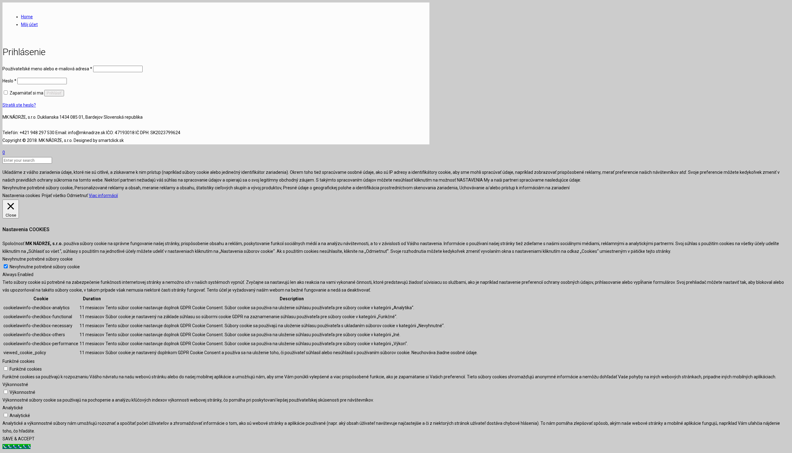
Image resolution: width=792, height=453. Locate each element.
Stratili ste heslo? (19, 105)
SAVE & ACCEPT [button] (18, 438)
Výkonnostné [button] (15, 384)
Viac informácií (103, 195)
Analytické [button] (12, 407)
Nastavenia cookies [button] (21, 195)
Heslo (9, 80)
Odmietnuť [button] (77, 195)
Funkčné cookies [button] (18, 361)
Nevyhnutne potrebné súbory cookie (45, 266)
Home (27, 16)
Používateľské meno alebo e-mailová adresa (47, 68)
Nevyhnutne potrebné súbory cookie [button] (37, 259)
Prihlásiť (54, 93)
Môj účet (29, 24)
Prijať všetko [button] (54, 195)
